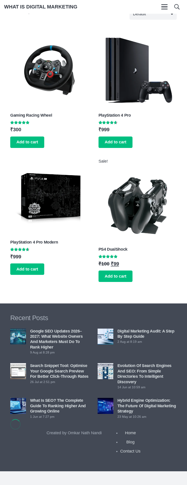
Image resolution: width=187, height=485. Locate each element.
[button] (164, 7)
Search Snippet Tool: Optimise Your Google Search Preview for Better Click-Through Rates (59, 371)
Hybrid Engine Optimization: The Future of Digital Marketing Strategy (146, 405)
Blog (130, 442)
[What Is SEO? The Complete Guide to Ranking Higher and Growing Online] (18, 406)
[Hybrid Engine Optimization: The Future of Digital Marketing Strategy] (105, 406)
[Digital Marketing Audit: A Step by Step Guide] (105, 336)
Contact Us (130, 451)
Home (130, 433)
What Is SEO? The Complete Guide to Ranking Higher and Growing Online (58, 405)
